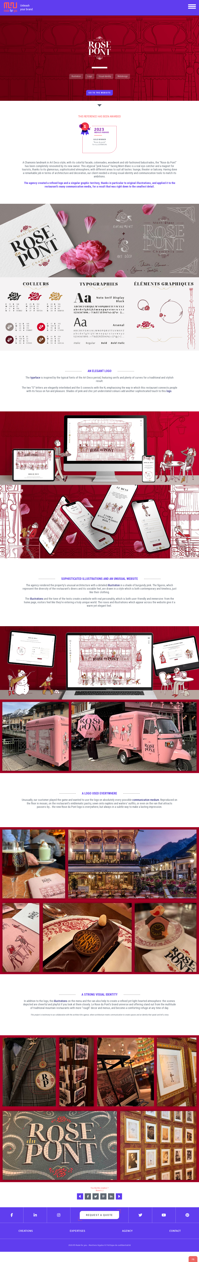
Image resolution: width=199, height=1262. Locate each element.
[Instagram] (58, 1215)
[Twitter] (140, 1215)
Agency (127, 1231)
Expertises (77, 1231)
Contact (175, 1231)
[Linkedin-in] (35, 1215)
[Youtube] (164, 1215)
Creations (26, 1231)
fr (193, 1259)
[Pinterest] (187, 1215)
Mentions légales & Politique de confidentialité (110, 1245)
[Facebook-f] (11, 1215)
